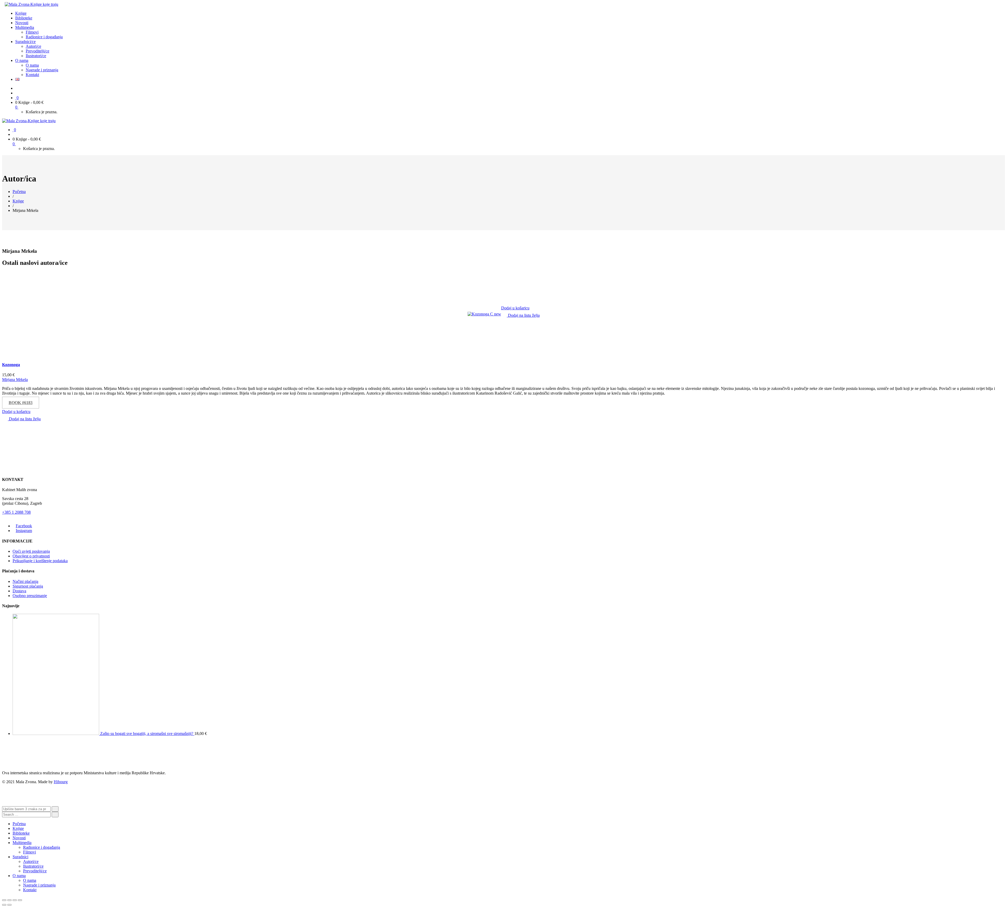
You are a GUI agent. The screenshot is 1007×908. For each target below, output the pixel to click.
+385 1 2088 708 (16, 512)
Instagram (24, 530)
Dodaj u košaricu (515, 308)
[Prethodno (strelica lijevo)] (4, 905)
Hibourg (61, 782)
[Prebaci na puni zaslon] (15, 900)
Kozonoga (11, 364)
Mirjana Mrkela (15, 379)
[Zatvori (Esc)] (4, 900)
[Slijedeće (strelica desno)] (9, 905)
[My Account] (16, 93)
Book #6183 (21, 402)
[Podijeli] (9, 900)
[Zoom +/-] (20, 900)
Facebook (24, 526)
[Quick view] (502, 320)
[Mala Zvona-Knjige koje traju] (31, 4)
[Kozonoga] (484, 314)
